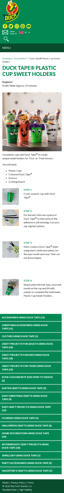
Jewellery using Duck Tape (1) (21, 455)
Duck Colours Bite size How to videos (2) (27, 379)
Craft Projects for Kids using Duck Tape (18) (25, 356)
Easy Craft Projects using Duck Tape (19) (26, 409)
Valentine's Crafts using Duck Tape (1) (27, 470)
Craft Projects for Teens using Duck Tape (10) (26, 368)
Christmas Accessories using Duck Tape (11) (25, 327)
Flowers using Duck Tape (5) (20, 418)
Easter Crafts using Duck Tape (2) (24, 388)
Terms (30, 482)
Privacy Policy (18, 482)
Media (5, 482)
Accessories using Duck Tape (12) (23, 317)
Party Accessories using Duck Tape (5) (27, 463)
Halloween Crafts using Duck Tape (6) (27, 425)
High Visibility (25, 489)
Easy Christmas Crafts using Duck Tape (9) (24, 397)
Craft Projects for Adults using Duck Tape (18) (27, 345)
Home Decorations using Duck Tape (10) (25, 435)
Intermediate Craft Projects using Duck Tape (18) (25, 446)
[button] (6, 39)
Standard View (9, 489)
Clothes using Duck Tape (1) (20, 336)
